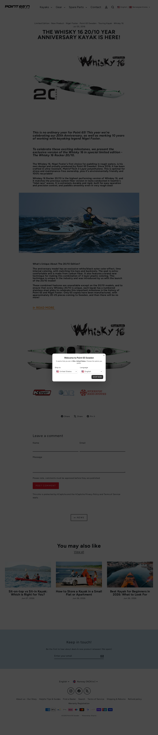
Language (84, 367)
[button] (66, 371)
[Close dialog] (104, 355)
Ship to (58, 367)
